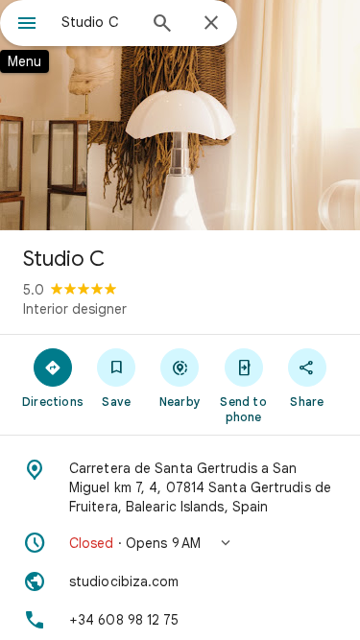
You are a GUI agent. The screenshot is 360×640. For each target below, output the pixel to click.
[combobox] (98, 22)
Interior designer (75, 309)
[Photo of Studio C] (180, 115)
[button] (180, 543)
